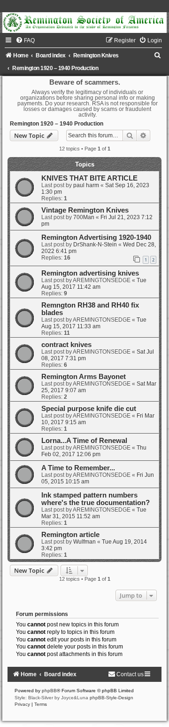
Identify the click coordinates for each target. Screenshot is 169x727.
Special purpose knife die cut (88, 408)
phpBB (49, 690)
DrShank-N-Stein (95, 244)
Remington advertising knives (90, 273)
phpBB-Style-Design (111, 697)
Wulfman (84, 541)
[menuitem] (25, 40)
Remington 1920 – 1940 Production (56, 123)
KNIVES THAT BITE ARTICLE (89, 178)
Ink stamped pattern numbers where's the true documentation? (95, 498)
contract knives (66, 344)
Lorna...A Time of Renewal (84, 440)
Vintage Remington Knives (85, 210)
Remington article (70, 534)
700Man (83, 217)
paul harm (86, 185)
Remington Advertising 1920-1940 (96, 237)
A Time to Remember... (78, 468)
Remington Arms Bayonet (83, 376)
